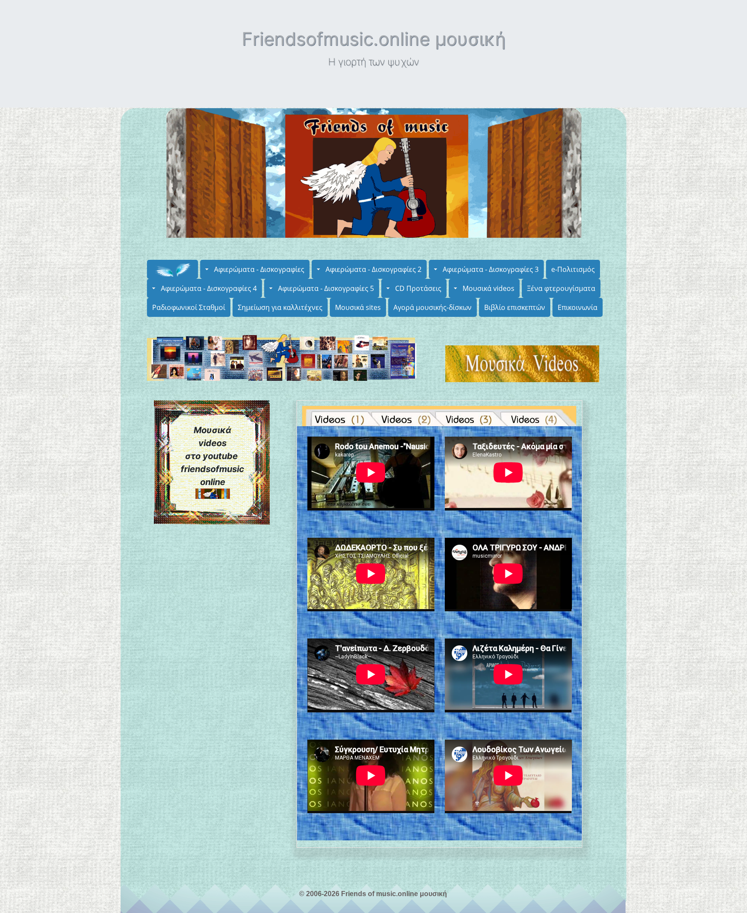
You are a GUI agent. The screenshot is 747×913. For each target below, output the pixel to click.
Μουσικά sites (358, 307)
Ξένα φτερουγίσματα (561, 288)
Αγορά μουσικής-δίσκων (432, 307)
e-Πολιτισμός (573, 269)
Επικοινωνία (577, 307)
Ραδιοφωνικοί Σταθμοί (188, 307)
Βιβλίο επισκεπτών (514, 307)
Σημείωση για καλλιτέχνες (280, 307)
